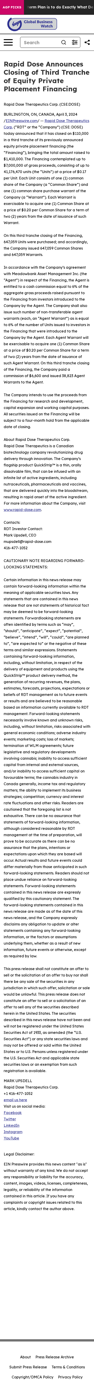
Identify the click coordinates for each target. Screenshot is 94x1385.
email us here (15, 1100)
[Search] (63, 42)
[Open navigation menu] (8, 42)
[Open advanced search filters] (74, 42)
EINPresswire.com (21, 120)
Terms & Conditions (68, 1367)
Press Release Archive (54, 1357)
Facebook (13, 1112)
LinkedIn (11, 1125)
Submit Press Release (28, 1367)
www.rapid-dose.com (22, 509)
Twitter (10, 1119)
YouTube (11, 1138)
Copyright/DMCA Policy (32, 1377)
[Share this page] (87, 42)
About (25, 1357)
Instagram (13, 1131)
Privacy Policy (70, 1377)
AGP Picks (12, 7)
